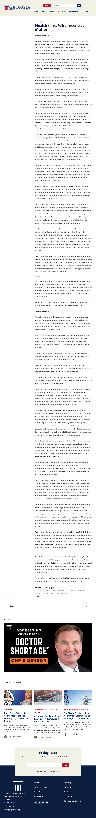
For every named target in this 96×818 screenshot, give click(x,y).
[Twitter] (39, 802)
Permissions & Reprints (72, 801)
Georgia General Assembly (45, 590)
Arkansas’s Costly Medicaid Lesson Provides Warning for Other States (47, 719)
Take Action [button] (74, 12)
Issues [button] (35, 12)
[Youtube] (46, 802)
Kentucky (59, 594)
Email (28, 761)
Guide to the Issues (41, 787)
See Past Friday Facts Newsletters (48, 772)
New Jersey (68, 594)
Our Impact (68, 787)
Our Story (67, 782)
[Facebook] (35, 802)
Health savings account (44, 594)
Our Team (67, 792)
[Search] (79, 5)
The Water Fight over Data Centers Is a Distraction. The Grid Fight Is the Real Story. (77, 716)
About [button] (85, 12)
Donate (37, 782)
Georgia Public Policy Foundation (70, 590)
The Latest (38, 792)
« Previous (10, 606)
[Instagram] (43, 802)
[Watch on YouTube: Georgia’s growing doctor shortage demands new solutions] (48, 647)
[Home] (17, 8)
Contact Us (68, 796)
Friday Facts (38, 796)
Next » (87, 606)
